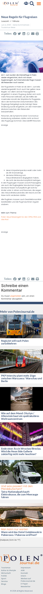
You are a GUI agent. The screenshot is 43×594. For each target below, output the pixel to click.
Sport (3, 578)
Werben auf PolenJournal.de (28, 579)
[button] (38, 3)
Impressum (26, 567)
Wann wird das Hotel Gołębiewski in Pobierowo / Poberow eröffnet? (21, 533)
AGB (22, 570)
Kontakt (24, 573)
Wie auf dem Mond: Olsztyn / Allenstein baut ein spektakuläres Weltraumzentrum (20, 416)
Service (4, 581)
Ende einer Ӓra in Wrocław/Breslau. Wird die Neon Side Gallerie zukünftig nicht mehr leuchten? (21, 451)
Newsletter (25, 586)
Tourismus (5, 567)
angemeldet (15, 296)
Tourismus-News (8, 27)
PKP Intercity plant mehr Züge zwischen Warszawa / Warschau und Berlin (21, 378)
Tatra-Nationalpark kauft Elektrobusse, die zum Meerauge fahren (19, 494)
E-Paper (24, 584)
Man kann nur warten (14, 529)
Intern (23, 576)
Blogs (3, 584)
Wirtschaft (6, 573)
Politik (4, 576)
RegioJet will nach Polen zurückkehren (15, 342)
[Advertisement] (21, 147)
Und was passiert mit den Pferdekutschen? (17, 487)
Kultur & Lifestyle (8, 570)
